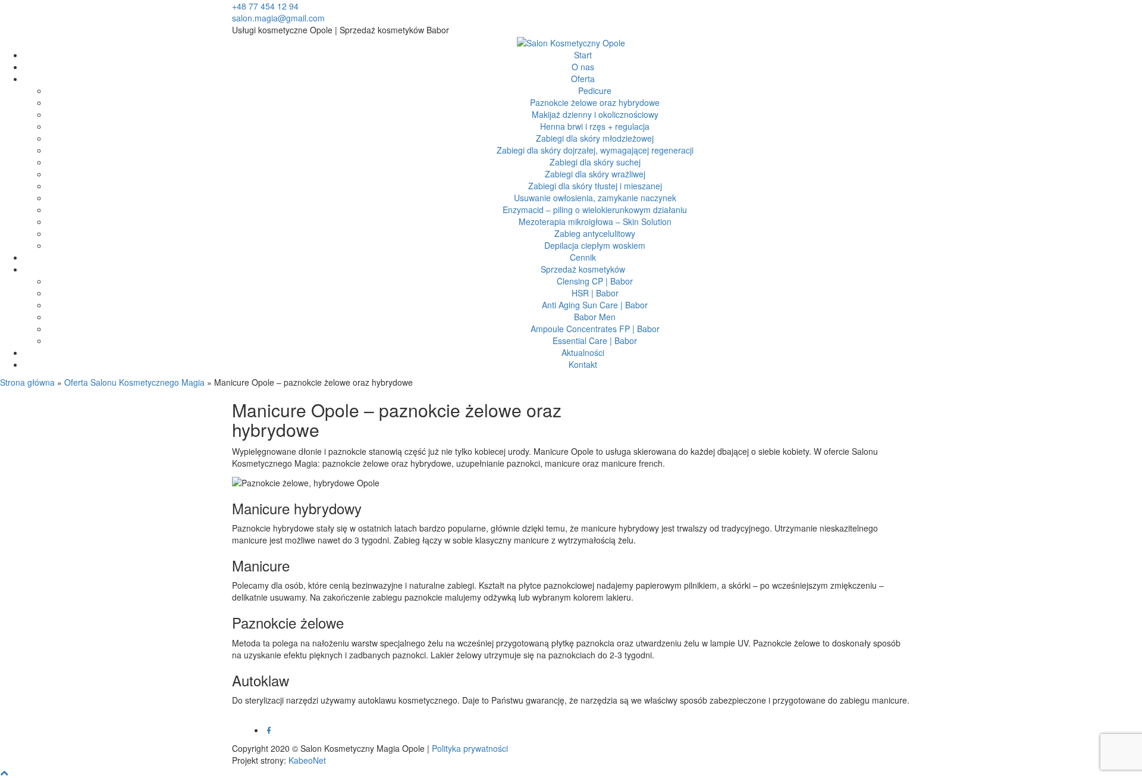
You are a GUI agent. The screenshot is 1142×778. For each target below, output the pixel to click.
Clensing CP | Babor (595, 281)
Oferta (583, 79)
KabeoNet (307, 760)
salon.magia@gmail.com (278, 18)
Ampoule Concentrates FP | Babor (595, 329)
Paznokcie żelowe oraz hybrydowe (595, 102)
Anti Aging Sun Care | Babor (595, 305)
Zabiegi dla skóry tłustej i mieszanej (595, 186)
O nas (583, 67)
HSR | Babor (595, 293)
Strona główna (27, 382)
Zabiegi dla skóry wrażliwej (595, 174)
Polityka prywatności (470, 748)
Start (583, 55)
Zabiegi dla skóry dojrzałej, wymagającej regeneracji (595, 150)
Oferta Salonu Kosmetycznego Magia (134, 382)
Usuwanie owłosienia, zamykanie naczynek (595, 198)
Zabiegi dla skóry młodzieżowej (595, 138)
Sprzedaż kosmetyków (583, 269)
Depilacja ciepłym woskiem (594, 245)
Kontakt (583, 364)
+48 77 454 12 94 (265, 6)
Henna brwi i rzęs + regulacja (595, 126)
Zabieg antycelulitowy (594, 233)
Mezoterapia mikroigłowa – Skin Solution (595, 221)
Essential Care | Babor (595, 340)
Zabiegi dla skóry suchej (595, 162)
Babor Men (595, 317)
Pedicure (594, 90)
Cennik (583, 257)
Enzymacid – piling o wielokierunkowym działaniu (595, 209)
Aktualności (582, 352)
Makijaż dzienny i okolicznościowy (595, 114)
